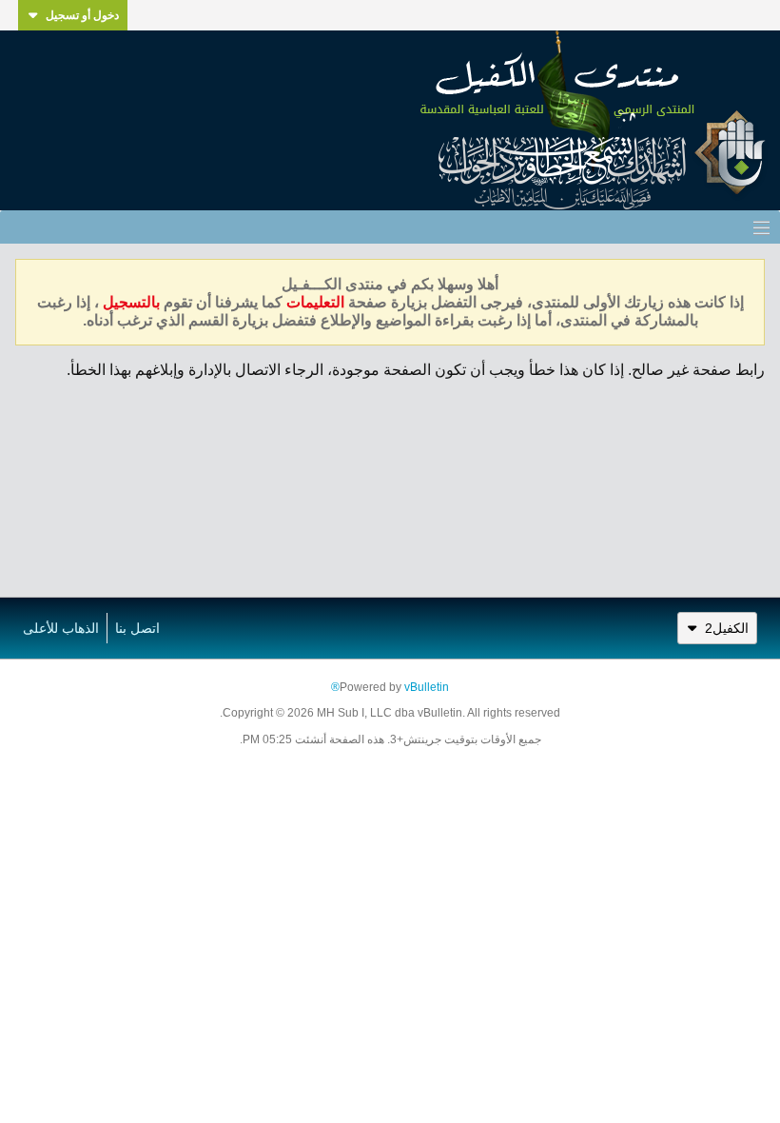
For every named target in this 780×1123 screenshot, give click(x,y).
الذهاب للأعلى (61, 628)
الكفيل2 (727, 628)
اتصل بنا (137, 628)
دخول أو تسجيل (82, 15)
